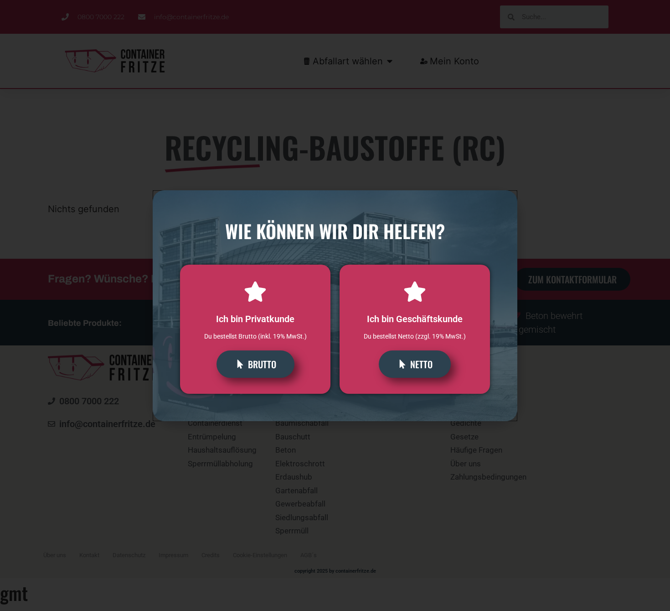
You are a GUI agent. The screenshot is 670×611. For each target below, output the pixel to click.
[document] (335, 305)
